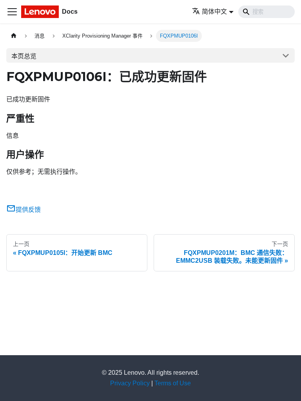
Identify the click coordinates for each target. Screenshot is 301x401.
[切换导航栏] (12, 12)
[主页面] (13, 36)
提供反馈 (28, 209)
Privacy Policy (130, 383)
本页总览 (23, 56)
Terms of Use (172, 383)
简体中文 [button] (214, 11)
